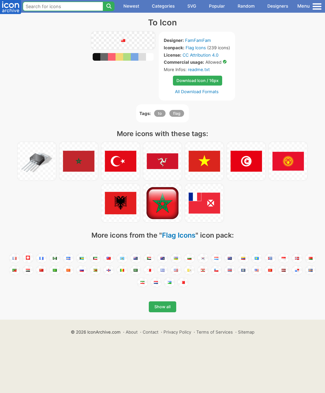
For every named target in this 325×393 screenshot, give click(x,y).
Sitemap (246, 332)
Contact (150, 332)
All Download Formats (197, 91)
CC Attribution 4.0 (200, 55)
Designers (277, 6)
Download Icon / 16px (197, 80)
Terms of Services (214, 332)
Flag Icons (196, 47)
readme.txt (199, 69)
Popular (217, 6)
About (132, 332)
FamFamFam (198, 40)
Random (246, 6)
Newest (131, 6)
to (160, 113)
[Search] (109, 6)
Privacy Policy (177, 332)
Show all (162, 306)
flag (176, 113)
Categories (163, 6)
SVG (191, 6)
